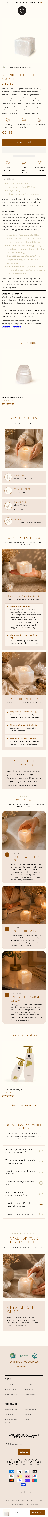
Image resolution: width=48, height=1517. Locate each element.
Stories (28, 1414)
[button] (8, 84)
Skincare (9, 1384)
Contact (29, 1419)
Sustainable (30, 1409)
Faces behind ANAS (11, 1421)
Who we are (11, 1409)
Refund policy (36, 1500)
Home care (10, 1389)
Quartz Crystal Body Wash (14, 1090)
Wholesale (30, 1394)
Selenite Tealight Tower (12, 397)
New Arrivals (11, 1394)
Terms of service (32, 1504)
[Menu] (43, 10)
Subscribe (24, 1452)
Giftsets (29, 1384)
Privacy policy (17, 1504)
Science (9, 1414)
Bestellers (30, 1389)
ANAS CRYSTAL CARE (20, 1500)
